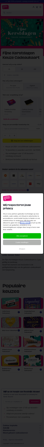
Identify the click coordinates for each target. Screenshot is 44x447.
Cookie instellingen (22, 242)
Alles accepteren (22, 236)
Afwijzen (22, 249)
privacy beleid (25, 223)
